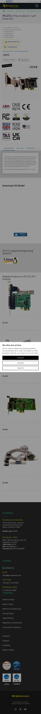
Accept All (21, 358)
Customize (20, 363)
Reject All (20, 368)
